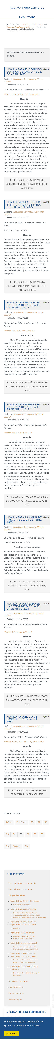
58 (42, 834)
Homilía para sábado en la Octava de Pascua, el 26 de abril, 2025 (23, 606)
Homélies (16, 928)
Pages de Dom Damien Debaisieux (24, 901)
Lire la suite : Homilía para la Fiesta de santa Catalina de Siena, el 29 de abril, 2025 (27, 286)
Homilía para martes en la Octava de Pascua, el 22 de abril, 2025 (23, 305)
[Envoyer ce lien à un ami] (47, 69)
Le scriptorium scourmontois (22, 883)
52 (46, 822)
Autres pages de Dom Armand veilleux (26, 915)
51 (39, 822)
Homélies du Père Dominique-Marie (25, 960)
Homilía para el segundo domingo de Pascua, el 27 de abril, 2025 (24, 72)
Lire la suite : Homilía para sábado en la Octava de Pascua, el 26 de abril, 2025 (27, 700)
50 (32, 822)
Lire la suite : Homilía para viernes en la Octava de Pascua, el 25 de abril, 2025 (27, 501)
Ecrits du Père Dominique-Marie (24, 962)
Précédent (21, 822)
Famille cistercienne (18, 981)
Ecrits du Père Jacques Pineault (24, 947)
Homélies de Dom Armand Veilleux (25, 913)
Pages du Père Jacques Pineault (23, 943)
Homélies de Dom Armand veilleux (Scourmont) (29, 917)
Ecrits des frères (16, 993)
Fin (26, 846)
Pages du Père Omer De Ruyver (23, 925)
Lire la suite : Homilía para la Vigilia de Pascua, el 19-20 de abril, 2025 (27, 586)
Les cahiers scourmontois (21, 889)
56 (28, 834)
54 (14, 834)
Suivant (16, 846)
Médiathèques (15, 1000)
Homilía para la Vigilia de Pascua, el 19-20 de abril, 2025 (24, 520)
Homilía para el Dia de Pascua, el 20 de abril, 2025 (22, 719)
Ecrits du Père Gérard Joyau (23, 938)
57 (35, 834)
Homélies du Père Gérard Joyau (24, 936)
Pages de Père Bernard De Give (23, 922)
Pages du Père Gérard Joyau (22, 933)
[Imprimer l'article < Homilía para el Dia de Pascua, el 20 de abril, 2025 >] (44, 716)
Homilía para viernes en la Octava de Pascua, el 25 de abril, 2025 (24, 407)
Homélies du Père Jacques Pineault (25, 949)
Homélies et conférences (21, 904)
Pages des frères (17, 895)
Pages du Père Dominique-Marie (23, 956)
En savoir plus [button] (32, 1025)
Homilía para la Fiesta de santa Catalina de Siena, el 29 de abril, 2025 (24, 204)
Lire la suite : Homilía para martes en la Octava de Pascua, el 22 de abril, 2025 (27, 387)
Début (9, 822)
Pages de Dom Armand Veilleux (23, 909)
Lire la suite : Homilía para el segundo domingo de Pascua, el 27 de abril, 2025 (27, 184)
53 (7, 834)
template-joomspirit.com (53, 1001)
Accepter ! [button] (11, 1033)
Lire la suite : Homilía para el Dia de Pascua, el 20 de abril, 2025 (28, 792)
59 (7, 846)
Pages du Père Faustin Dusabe (23, 953)
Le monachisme (16, 987)
